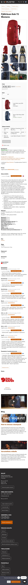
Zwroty (3, 531)
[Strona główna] (9, 2)
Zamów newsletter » (7, 522)
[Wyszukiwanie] (19, 2)
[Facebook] (2, 517)
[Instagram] (5, 517)
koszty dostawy (18, 86)
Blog (3, 566)
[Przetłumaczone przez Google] (6, 176)
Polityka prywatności (6, 558)
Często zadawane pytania (7, 503)
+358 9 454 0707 (7, 494)
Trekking (8, 6)
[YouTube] (8, 517)
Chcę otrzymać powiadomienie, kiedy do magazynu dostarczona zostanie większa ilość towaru (13, 159)
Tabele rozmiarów (5, 569)
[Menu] (1, 2)
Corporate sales (5, 507)
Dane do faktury (5, 510)
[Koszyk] (23, 2)
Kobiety (3, 240)
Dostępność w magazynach (7, 157)
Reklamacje (4, 534)
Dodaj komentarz (5, 367)
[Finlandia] (26, 2)
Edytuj (8, 581)
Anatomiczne (14, 8)
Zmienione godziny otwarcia (7, 487)
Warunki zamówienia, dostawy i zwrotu (9, 544)
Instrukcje (4, 537)
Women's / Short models (7, 11)
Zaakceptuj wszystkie (16, 581)
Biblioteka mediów (5, 572)
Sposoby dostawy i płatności (7, 541)
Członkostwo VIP (5, 555)
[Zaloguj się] (21, 2)
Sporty (3, 6)
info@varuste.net (5, 496)
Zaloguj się (4, 551)
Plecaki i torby (15, 6)
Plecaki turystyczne (6, 8)
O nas (3, 576)
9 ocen (16, 169)
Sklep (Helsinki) (10, 162)
